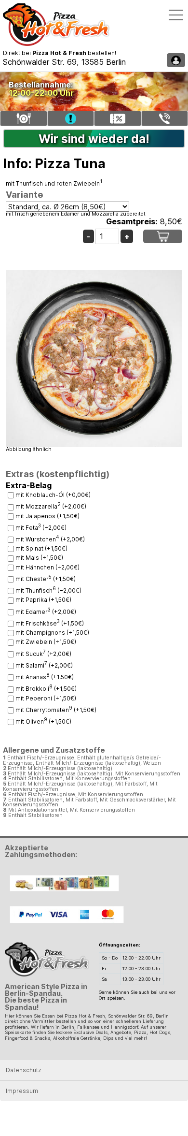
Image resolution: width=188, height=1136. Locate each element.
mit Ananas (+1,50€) (44, 677)
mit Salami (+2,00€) (44, 665)
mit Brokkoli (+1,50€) (46, 688)
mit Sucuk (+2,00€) (43, 653)
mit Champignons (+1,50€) (52, 632)
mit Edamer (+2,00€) (45, 611)
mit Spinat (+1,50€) (41, 548)
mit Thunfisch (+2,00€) (48, 590)
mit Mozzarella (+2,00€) (50, 506)
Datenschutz (23, 1070)
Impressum (22, 1090)
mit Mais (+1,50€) (39, 557)
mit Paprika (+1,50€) (43, 599)
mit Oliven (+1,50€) (43, 721)
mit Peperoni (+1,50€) (45, 698)
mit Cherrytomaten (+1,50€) (55, 710)
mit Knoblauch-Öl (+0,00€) (53, 494)
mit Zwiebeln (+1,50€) (45, 641)
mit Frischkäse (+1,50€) (49, 623)
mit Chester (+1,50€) (45, 579)
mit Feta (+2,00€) (41, 527)
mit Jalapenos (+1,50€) (47, 516)
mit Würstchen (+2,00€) (50, 539)
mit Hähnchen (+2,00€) (47, 567)
